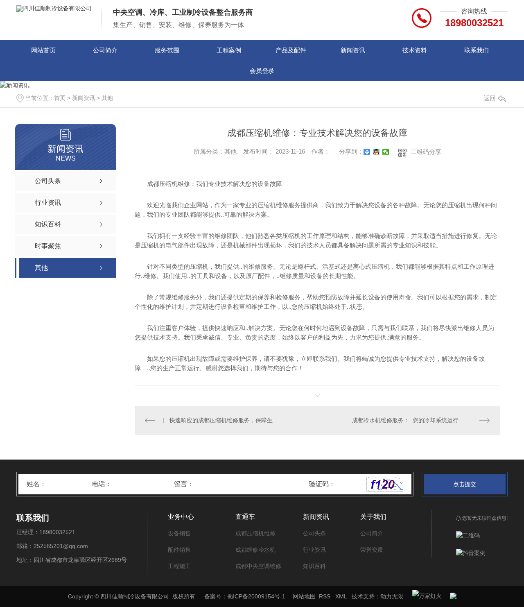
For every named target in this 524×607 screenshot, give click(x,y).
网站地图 (304, 596)
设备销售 (179, 533)
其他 (107, 98)
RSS (325, 596)
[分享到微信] (385, 152)
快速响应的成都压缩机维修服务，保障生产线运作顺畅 (226, 420)
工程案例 (229, 50)
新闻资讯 (353, 50)
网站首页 (43, 50)
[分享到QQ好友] (376, 152)
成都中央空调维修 (258, 566)
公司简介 (105, 50)
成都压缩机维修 (255, 533)
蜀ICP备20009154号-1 (256, 596)
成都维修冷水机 (255, 549)
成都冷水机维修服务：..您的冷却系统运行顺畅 (411, 420)
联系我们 (476, 50)
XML (341, 596)
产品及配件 (291, 50)
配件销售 (179, 549)
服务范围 (167, 50)
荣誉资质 (371, 549)
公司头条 (314, 533)
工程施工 (179, 566)
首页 (60, 98)
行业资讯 (314, 549)
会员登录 (262, 70)
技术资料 (414, 50)
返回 (489, 98)
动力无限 (391, 596)
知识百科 (314, 566)
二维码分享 (426, 151)
